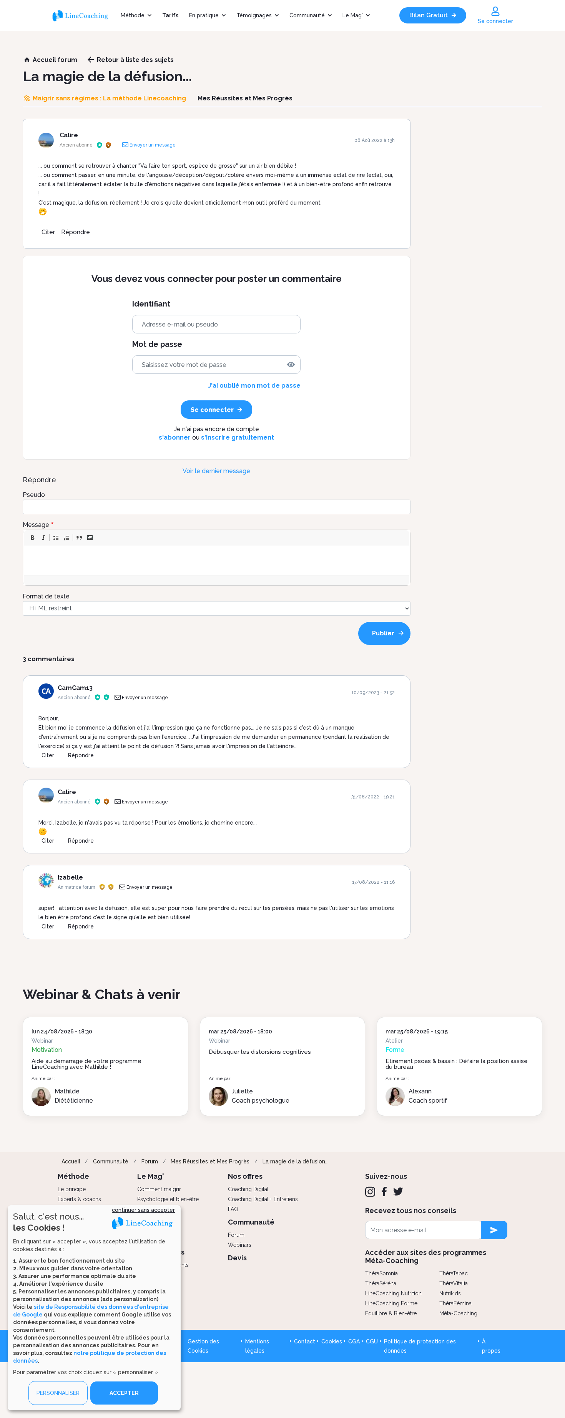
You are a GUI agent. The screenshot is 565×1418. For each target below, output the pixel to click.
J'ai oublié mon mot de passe (254, 385)
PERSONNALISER (58, 1393)
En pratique (204, 15)
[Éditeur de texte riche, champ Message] (217, 560)
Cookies (331, 1341)
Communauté (307, 15)
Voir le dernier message (216, 471)
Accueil (70, 1161)
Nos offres (245, 1176)
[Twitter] (398, 1191)
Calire (69, 135)
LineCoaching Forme (391, 1303)
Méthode (133, 15)
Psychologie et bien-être (168, 1199)
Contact (304, 1341)
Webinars (239, 1245)
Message (36, 524)
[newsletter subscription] (494, 1230)
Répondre (75, 232)
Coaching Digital (248, 1189)
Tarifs (170, 15)
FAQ (233, 1209)
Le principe (72, 1189)
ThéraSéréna (380, 1283)
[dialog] (94, 1307)
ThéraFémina (455, 1303)
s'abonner (175, 437)
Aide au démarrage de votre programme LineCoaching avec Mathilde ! (86, 1064)
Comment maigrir (159, 1189)
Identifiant (151, 304)
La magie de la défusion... (296, 1161)
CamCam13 (75, 688)
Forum (149, 1161)
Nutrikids (450, 1293)
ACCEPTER (124, 1393)
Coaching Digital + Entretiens (263, 1199)
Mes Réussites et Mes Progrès (210, 1161)
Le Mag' (352, 15)
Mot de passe (157, 344)
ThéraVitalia (453, 1283)
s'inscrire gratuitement (237, 437)
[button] (32, 538)
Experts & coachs (79, 1199)
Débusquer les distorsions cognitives (260, 1051)
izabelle (70, 877)
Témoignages (254, 15)
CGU (372, 1341)
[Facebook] (384, 1191)
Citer (48, 232)
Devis (237, 1258)
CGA (354, 1341)
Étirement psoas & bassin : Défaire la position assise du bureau (457, 1064)
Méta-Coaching (458, 1313)
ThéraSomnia (381, 1273)
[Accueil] (83, 15)
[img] (291, 364)
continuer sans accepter (143, 1210)
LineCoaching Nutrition (393, 1293)
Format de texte (46, 596)
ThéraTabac (453, 1273)
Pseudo (34, 494)
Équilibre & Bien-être (391, 1313)
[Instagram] (370, 1192)
